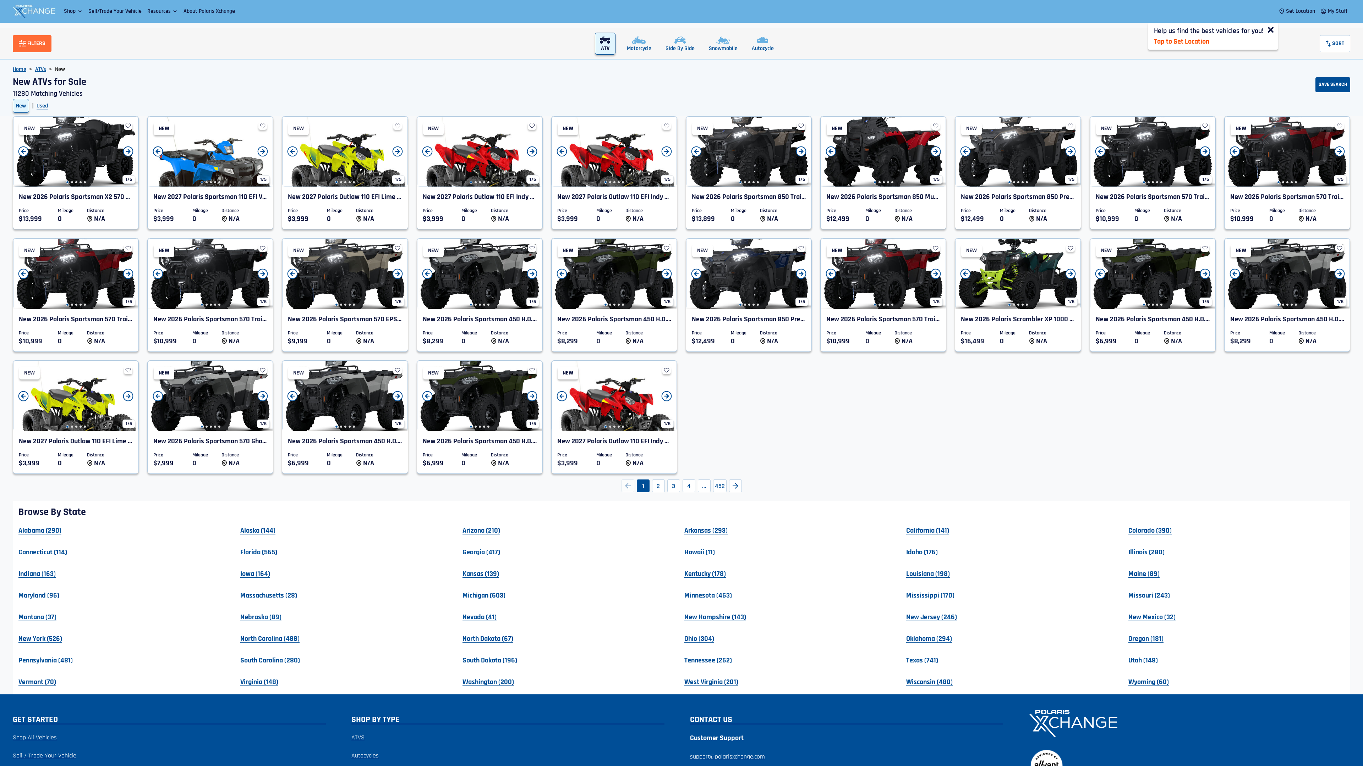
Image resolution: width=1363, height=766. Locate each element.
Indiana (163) (37, 573)
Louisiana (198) (928, 573)
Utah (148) (1143, 660)
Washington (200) (488, 681)
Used (42, 106)
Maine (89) (1144, 573)
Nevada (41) (479, 616)
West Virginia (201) (711, 681)
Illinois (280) (1146, 552)
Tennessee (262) (708, 660)
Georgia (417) (481, 552)
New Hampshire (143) (715, 616)
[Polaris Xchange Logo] (34, 11)
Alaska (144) (257, 530)
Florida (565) (258, 552)
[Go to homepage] (1185, 722)
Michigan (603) (483, 595)
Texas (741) (922, 660)
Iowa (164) (255, 573)
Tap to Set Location (1181, 41)
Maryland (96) (38, 595)
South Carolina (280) (270, 660)
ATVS (358, 737)
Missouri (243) (1149, 595)
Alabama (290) (39, 530)
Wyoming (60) (1148, 681)
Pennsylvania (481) (45, 660)
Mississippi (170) (930, 595)
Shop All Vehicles (35, 737)
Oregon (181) (1146, 638)
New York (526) (40, 638)
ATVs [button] (40, 69)
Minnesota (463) (708, 595)
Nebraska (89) (260, 616)
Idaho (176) (922, 552)
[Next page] (735, 485)
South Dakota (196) (489, 660)
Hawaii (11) (699, 552)
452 (720, 486)
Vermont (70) (37, 681)
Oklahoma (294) (929, 638)
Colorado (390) (1150, 530)
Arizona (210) (481, 530)
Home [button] (19, 69)
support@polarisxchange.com (727, 757)
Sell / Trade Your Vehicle (44, 755)
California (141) (927, 530)
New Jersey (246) (931, 616)
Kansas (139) (480, 573)
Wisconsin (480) (929, 681)
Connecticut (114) (42, 552)
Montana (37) (37, 616)
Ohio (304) (699, 638)
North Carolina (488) (270, 638)
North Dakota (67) (487, 638)
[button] (73, 11)
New (21, 106)
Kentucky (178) (705, 573)
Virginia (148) (259, 681)
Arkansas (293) (706, 530)
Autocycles (365, 755)
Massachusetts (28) (268, 595)
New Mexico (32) (1152, 616)
